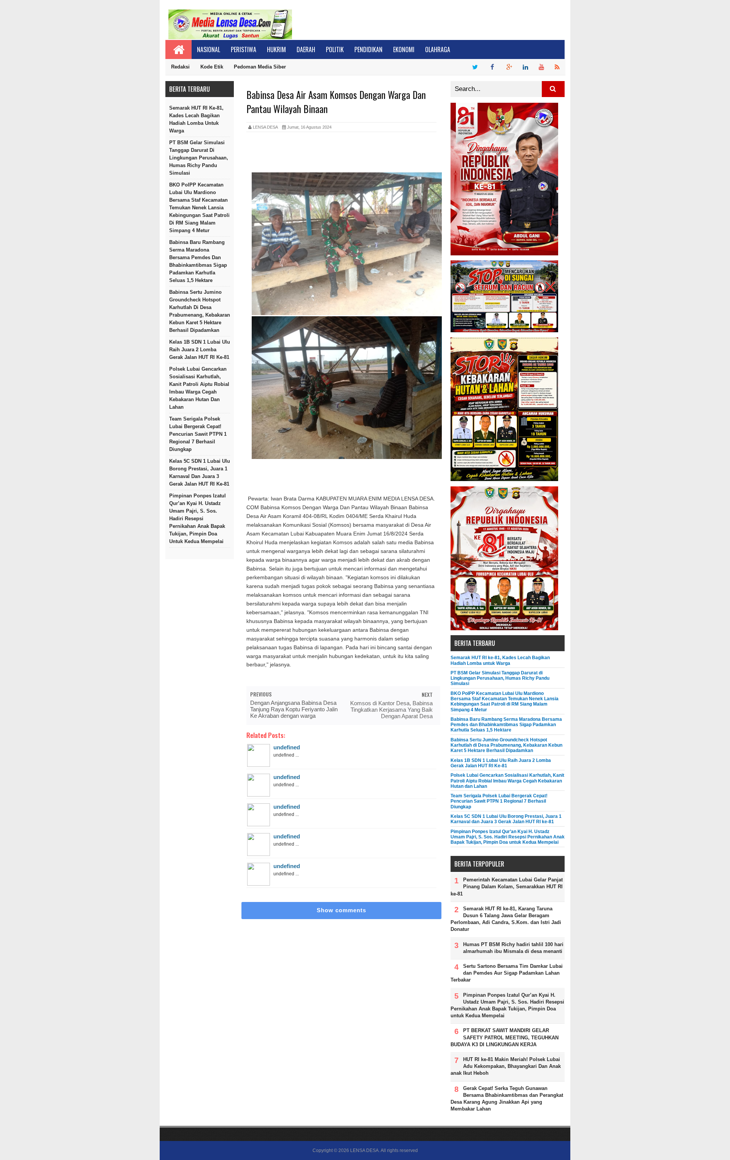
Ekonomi (403, 49)
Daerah (306, 49)
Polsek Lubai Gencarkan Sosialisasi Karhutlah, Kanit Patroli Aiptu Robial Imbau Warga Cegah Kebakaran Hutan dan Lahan (199, 388)
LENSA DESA (364, 1150)
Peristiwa (243, 49)
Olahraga (437, 49)
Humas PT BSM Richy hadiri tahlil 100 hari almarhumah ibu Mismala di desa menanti (513, 948)
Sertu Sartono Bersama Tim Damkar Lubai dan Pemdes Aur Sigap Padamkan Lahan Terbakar (507, 973)
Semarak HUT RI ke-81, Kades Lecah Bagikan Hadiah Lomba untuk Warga (196, 119)
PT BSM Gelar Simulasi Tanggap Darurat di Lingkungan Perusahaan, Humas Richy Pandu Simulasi (198, 158)
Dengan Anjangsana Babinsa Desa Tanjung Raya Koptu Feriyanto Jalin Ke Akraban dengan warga (294, 709)
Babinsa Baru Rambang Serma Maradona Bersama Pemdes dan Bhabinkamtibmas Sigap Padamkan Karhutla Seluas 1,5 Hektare (198, 261)
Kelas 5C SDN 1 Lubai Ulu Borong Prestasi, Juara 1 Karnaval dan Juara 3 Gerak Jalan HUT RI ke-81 (199, 472)
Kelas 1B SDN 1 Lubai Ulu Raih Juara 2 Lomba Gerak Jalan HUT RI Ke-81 (199, 349)
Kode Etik (211, 67)
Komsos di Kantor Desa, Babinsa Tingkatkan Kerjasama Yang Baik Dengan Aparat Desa (391, 709)
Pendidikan (368, 49)
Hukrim (276, 49)
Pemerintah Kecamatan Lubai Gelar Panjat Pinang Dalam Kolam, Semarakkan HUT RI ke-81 (507, 886)
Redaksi (180, 67)
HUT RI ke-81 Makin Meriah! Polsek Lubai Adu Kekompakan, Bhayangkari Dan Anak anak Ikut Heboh (506, 1066)
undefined (286, 747)
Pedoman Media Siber (260, 67)
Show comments (341, 910)
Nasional (208, 49)
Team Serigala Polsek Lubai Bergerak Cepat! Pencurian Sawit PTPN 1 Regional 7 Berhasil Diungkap (198, 434)
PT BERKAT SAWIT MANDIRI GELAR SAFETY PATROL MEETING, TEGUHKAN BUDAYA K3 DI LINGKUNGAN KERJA (505, 1037)
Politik (335, 49)
